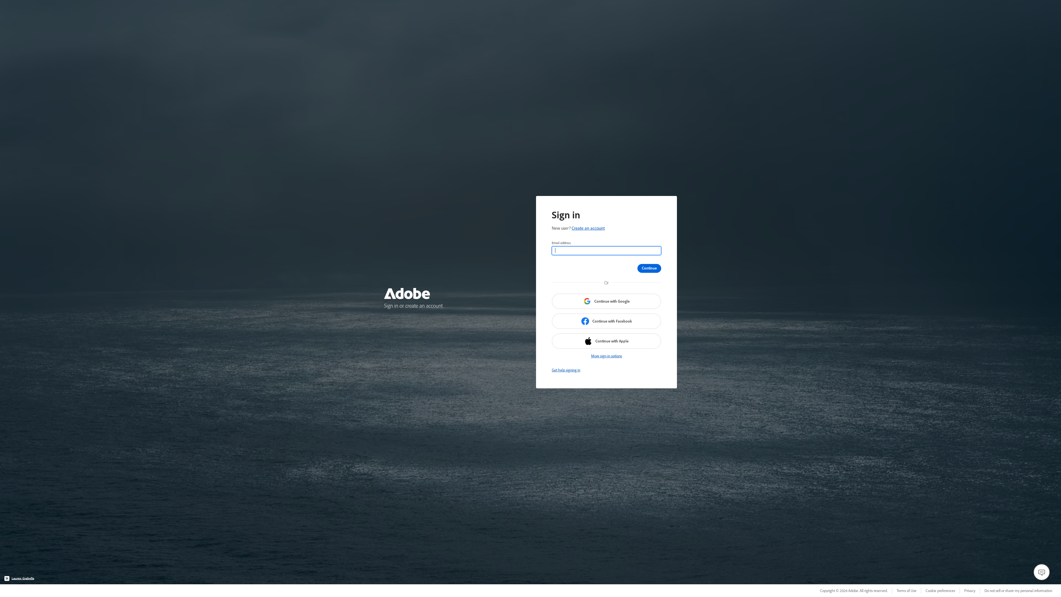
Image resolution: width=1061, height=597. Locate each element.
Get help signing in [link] (566, 370)
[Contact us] (1041, 572)
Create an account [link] (588, 228)
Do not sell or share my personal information (1018, 590)
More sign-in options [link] (606, 356)
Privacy (969, 590)
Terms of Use (906, 590)
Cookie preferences (940, 590)
